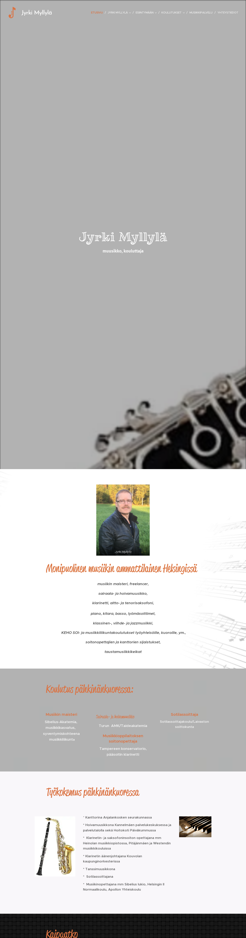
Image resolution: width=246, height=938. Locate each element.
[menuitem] (98, 12)
